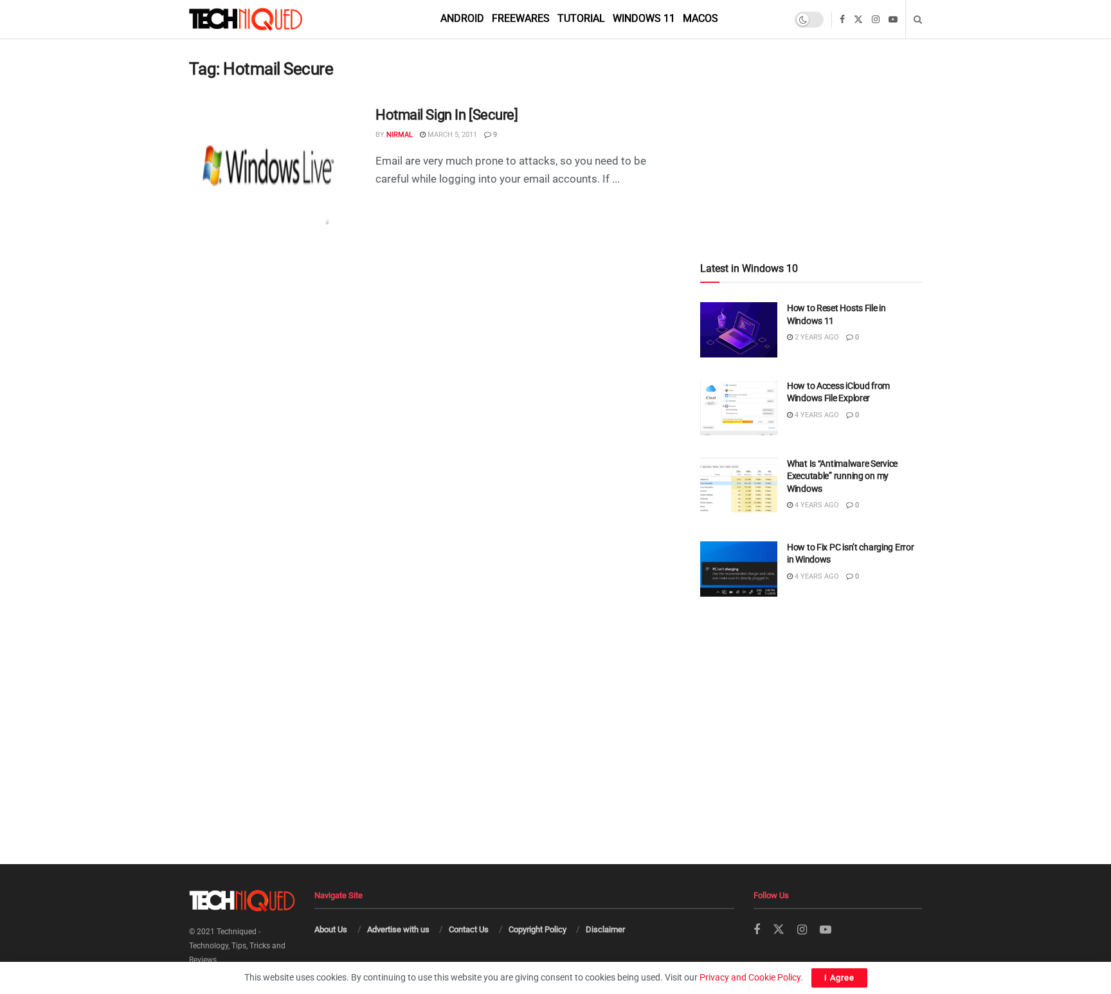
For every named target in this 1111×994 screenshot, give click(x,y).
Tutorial (581, 18)
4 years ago (816, 415)
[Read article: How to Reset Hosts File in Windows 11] (738, 329)
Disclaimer (605, 929)
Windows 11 (644, 18)
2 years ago (816, 337)
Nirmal (399, 135)
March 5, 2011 (451, 135)
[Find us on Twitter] (858, 19)
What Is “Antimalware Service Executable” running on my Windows (842, 476)
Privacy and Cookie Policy (750, 977)
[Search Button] (918, 19)
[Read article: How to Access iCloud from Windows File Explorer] (738, 407)
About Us (330, 929)
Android (462, 18)
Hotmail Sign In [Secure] (446, 115)
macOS (700, 18)
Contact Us (469, 929)
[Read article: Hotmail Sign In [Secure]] (272, 165)
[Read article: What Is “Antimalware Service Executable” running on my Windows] (738, 485)
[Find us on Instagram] (876, 19)
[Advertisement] (811, 123)
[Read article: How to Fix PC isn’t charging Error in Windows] (738, 569)
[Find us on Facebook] (842, 19)
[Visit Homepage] (267, 19)
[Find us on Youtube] (893, 19)
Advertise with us (398, 929)
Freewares (521, 18)
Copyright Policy (537, 929)
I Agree (839, 977)
